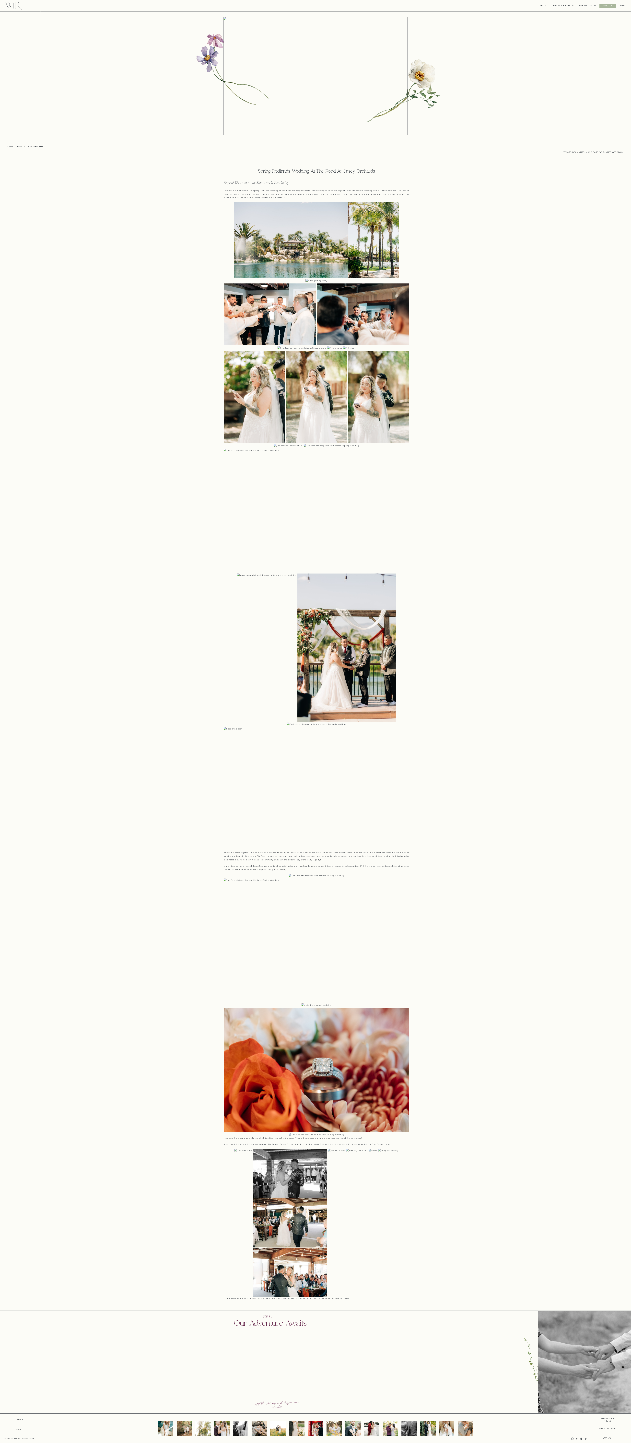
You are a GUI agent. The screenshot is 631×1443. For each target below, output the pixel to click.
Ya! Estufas (296, 1298)
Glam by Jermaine (321, 1298)
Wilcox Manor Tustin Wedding (26, 146)
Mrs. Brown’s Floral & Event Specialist (262, 1298)
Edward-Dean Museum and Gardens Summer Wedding (591, 152)
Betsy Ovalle (342, 1298)
